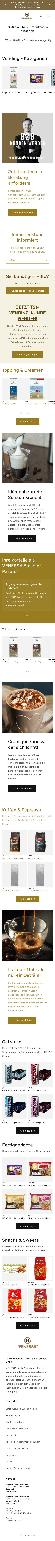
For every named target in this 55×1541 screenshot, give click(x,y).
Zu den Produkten (22, 538)
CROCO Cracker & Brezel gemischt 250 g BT (13, 1317)
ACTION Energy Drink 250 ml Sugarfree (13, 1090)
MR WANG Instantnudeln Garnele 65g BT (39, 1218)
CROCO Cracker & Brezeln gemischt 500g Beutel (39, 1317)
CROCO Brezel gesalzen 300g (38, 1285)
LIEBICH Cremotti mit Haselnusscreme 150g (12, 1285)
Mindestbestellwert (15, 1422)
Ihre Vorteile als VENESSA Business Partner (22, 565)
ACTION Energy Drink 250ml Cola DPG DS (11, 1123)
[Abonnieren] (46, 260)
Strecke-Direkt (13, 1435)
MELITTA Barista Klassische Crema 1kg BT (14, 858)
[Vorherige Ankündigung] (5, 5)
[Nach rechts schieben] (34, 101)
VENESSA (31, 1536)
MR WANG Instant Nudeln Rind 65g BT (39, 1186)
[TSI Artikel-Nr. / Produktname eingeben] (49, 40)
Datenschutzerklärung (17, 1448)
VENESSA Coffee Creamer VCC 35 (9, 404)
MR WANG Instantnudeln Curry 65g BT (13, 1218)
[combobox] (27, 40)
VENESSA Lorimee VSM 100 (35, 404)
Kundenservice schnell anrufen (28, 291)
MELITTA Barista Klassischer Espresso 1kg (39, 858)
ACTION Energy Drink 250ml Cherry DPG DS (38, 1090)
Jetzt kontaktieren (22, 212)
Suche (9, 1462)
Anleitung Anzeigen (27, 354)
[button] (6, 16)
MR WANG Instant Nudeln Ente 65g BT (13, 1186)
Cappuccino (9, 92)
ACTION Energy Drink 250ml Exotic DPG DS (37, 1123)
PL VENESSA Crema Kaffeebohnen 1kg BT (11, 891)
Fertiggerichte (34, 92)
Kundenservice (13, 1415)
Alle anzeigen (27, 421)
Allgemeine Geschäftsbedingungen (23, 1442)
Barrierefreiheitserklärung (18, 1468)
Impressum (11, 1455)
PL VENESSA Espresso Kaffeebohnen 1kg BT (38, 891)
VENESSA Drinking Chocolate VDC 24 (33, 662)
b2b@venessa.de (13, 1521)
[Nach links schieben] (21, 101)
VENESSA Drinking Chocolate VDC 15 (10, 662)
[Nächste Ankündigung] (49, 5)
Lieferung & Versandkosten (19, 1429)
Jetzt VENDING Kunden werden (21, 1409)
